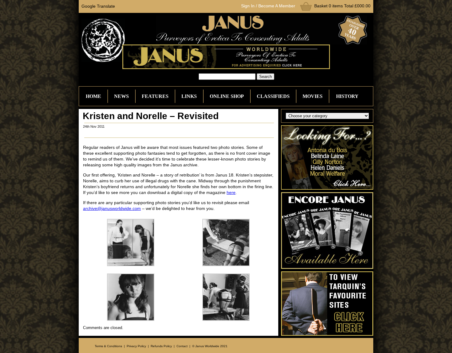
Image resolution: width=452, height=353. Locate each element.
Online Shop (227, 96)
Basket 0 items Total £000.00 (342, 5)
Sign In (248, 5)
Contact (182, 346)
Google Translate (98, 6)
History (347, 96)
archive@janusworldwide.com (112, 208)
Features (155, 96)
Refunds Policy (161, 346)
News (121, 96)
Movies (313, 96)
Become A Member (276, 5)
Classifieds (273, 96)
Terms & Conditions (108, 346)
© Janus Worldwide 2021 (210, 346)
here (231, 192)
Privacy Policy (136, 346)
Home (93, 96)
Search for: (187, 76)
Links (189, 96)
